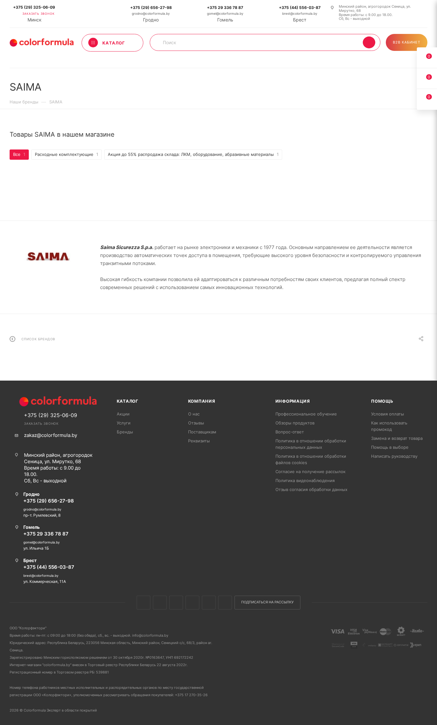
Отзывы (196, 422)
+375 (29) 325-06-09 (34, 7)
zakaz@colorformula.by (50, 435)
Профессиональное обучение (306, 413)
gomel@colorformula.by (225, 13)
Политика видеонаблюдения (305, 480)
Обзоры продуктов (294, 422)
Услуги (124, 422)
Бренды (125, 431)
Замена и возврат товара (397, 438)
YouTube (209, 602)
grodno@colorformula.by (151, 13)
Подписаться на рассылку (267, 602)
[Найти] (369, 42)
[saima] (48, 256)
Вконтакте (143, 602)
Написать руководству (394, 456)
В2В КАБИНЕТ (406, 42)
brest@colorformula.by (299, 13)
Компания (201, 401)
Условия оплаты (387, 413)
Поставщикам (202, 431)
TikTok (225, 602)
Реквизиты (199, 440)
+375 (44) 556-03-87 (300, 7)
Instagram (176, 602)
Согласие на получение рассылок (310, 471)
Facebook (160, 602)
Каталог (128, 401)
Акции (123, 413)
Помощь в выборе (390, 447)
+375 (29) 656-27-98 (151, 7)
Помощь (382, 401)
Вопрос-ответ (289, 431)
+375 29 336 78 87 (225, 7)
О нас (194, 413)
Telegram (192, 602)
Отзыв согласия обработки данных (311, 489)
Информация (292, 401)
